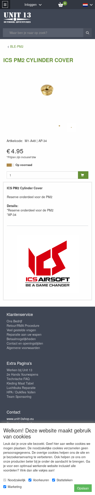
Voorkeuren (41, 480)
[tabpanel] (59, 126)
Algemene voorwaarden (23, 347)
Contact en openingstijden (25, 343)
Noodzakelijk (16, 480)
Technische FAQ (18, 379)
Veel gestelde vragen (21, 330)
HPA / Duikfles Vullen (21, 392)
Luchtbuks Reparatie (21, 387)
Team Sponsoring (19, 396)
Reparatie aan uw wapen (24, 334)
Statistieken (65, 480)
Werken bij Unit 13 (19, 370)
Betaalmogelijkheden (21, 339)
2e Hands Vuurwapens (22, 374)
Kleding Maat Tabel (20, 383)
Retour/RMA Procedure (23, 325)
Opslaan (83, 488)
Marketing (15, 486)
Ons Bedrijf (14, 321)
